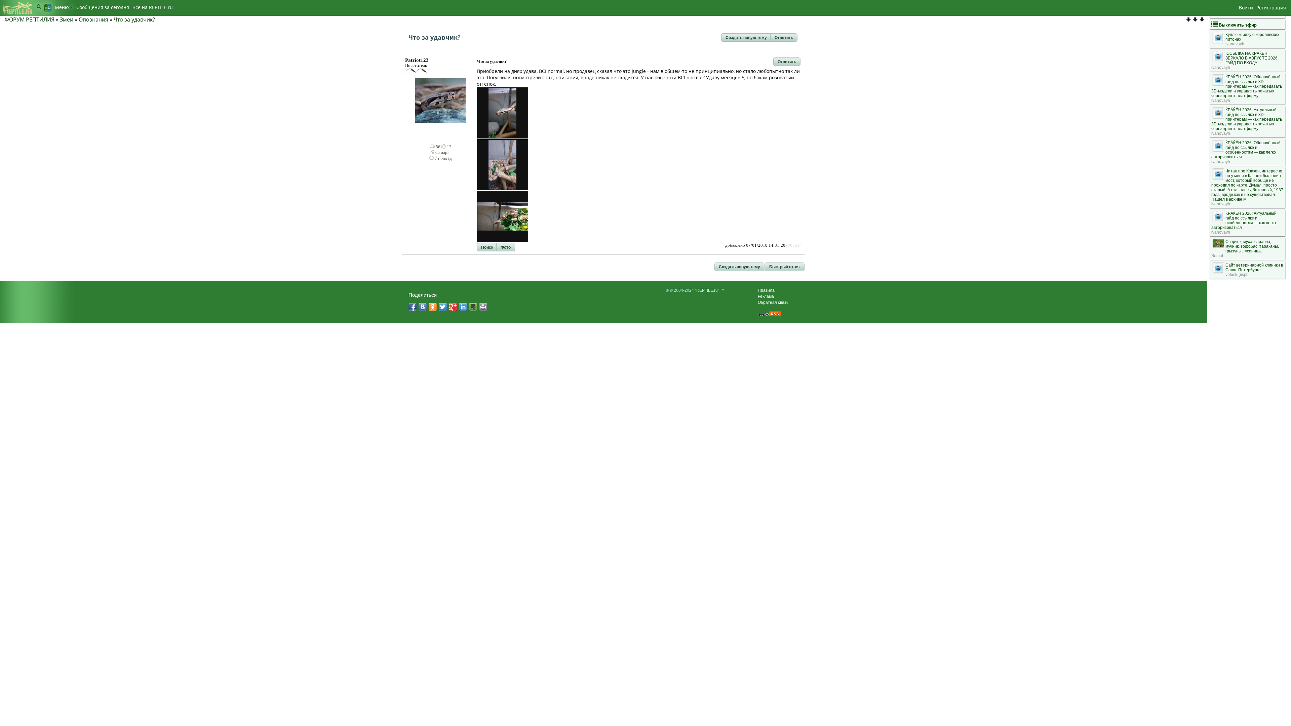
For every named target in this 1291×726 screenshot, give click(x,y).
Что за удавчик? (134, 19)
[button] (746, 37)
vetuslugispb (1237, 274)
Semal (1217, 255)
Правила (766, 290)
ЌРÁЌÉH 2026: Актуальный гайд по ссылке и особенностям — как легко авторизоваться (1244, 220)
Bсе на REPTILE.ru (152, 7)
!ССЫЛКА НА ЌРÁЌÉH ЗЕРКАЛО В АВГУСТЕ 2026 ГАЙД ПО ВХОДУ (1251, 58)
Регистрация (1271, 7)
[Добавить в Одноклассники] (433, 307)
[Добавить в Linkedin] (463, 307)
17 (449, 147)
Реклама (766, 296)
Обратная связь (773, 302)
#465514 (793, 245)
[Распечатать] (483, 307)
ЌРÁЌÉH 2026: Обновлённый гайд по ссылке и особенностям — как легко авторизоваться (1246, 149)
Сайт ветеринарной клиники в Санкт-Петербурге (1254, 267)
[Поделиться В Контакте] (423, 307)
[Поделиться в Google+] (453, 307)
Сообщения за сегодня (102, 7)
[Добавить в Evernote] (473, 307)
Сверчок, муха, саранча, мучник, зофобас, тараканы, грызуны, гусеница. (1252, 246)
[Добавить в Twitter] (443, 307)
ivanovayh (1234, 44)
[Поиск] (39, 6)
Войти (1246, 7)
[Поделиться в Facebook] (412, 307)
